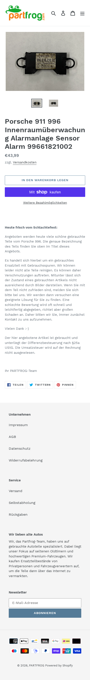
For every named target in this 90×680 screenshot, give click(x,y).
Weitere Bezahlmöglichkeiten (45, 202)
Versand (15, 491)
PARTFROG (36, 665)
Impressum (18, 425)
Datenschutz (20, 448)
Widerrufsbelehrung (26, 460)
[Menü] (82, 13)
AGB (12, 437)
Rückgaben (18, 514)
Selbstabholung (22, 503)
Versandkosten (24, 162)
